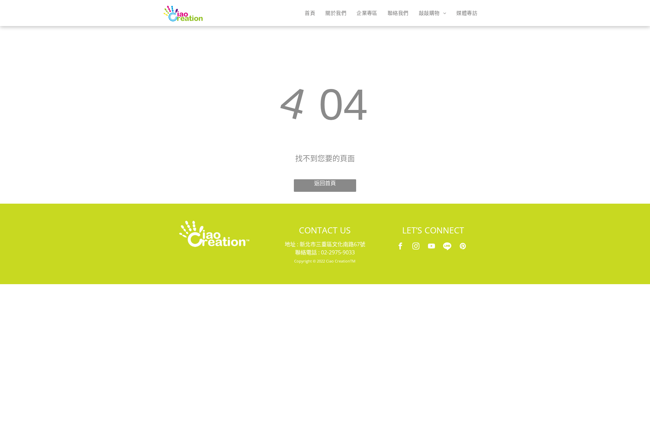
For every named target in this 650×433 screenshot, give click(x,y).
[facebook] (400, 247)
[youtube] (431, 247)
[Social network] (447, 247)
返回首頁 (325, 183)
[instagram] (416, 247)
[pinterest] (462, 247)
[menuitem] (310, 13)
